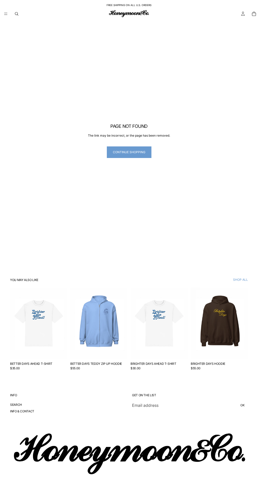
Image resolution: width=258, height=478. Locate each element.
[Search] (16, 13)
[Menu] (6, 14)
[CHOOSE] (59, 351)
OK (242, 405)
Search (16, 405)
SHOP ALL (240, 280)
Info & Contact (22, 411)
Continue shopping (129, 152)
